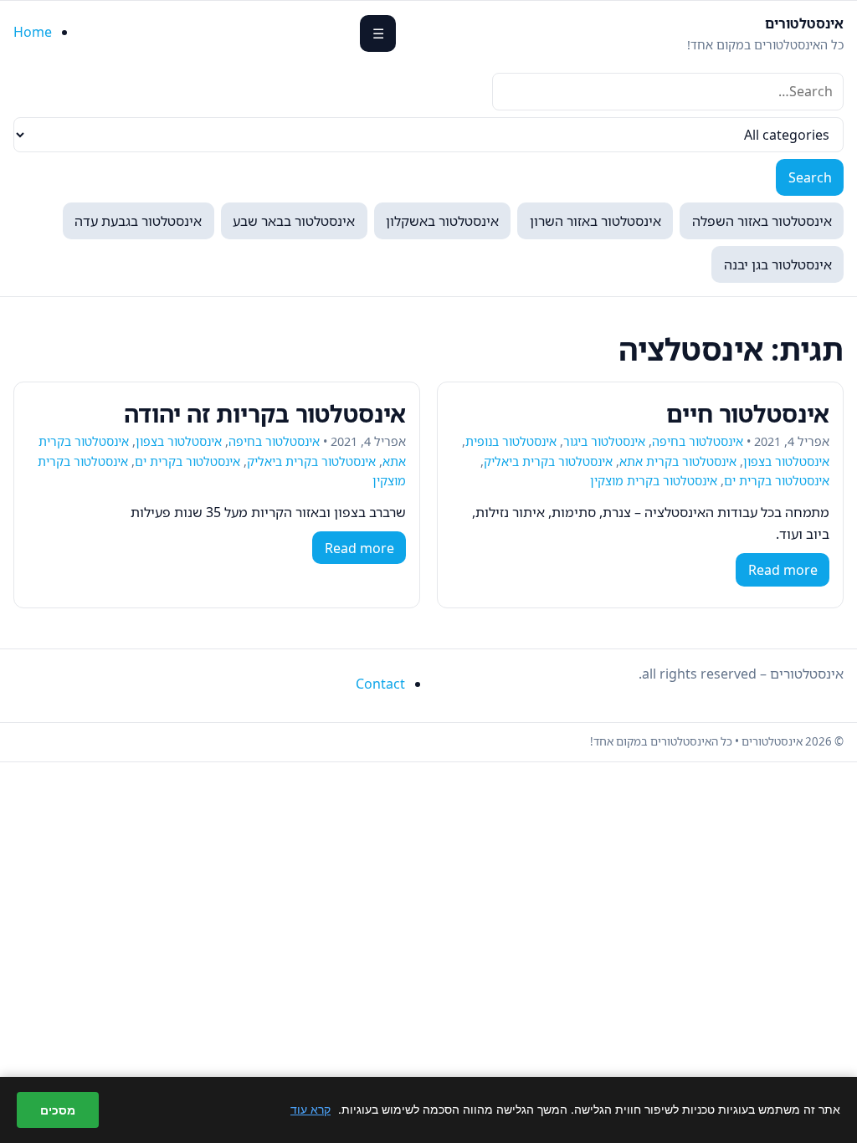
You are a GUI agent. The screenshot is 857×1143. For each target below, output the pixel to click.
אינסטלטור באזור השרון (595, 221)
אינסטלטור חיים (747, 413)
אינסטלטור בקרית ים (776, 481)
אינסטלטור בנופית (511, 441)
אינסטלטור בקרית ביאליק (548, 461)
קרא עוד (310, 1109)
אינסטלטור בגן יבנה (778, 264)
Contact (380, 683)
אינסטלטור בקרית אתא (677, 461)
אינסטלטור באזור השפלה (762, 221)
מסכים (57, 1110)
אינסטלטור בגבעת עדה (138, 221)
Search (810, 177)
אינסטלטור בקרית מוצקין (653, 481)
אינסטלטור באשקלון (442, 221)
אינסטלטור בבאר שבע (294, 221)
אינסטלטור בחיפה (697, 441)
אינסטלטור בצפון (786, 461)
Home (32, 32)
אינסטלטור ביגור (604, 441)
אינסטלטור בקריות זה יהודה (265, 413)
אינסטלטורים (804, 23)
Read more (783, 570)
